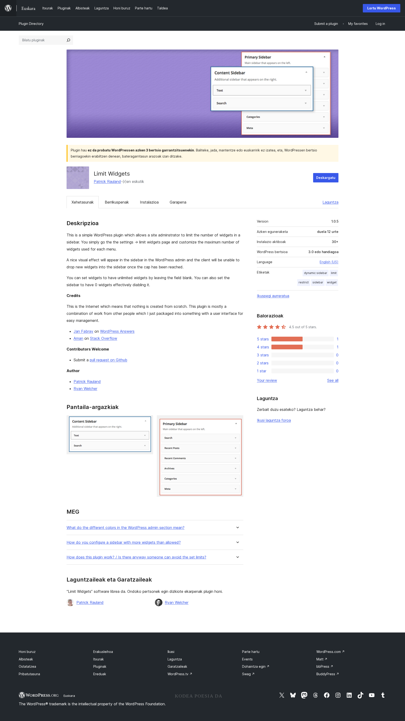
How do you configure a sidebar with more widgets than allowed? (124, 542)
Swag (248, 674)
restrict (304, 282)
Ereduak (99, 674)
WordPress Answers (117, 331)
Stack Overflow (103, 338)
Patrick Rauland (107, 181)
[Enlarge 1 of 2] (146, 421)
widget (332, 282)
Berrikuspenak (117, 202)
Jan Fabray (83, 331)
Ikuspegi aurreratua (273, 295)
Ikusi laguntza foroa (274, 420)
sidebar (317, 282)
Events (247, 659)
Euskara (69, 696)
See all (332, 380)
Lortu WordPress (381, 8)
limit (334, 273)
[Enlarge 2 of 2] (237, 421)
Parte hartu (250, 652)
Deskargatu (325, 178)
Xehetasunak (82, 202)
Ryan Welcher (85, 388)
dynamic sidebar (315, 273)
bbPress (324, 666)
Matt (321, 659)
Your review (267, 380)
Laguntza (330, 202)
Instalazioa (149, 202)
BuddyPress (327, 674)
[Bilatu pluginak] (68, 40)
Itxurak (98, 659)
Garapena (178, 202)
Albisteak (26, 659)
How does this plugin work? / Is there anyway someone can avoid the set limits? (136, 557)
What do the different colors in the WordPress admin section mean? (125, 527)
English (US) (329, 262)
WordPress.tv (180, 674)
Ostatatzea (27, 666)
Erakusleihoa (103, 652)
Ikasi (171, 652)
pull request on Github (108, 360)
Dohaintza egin (256, 666)
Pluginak (99, 666)
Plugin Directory (31, 24)
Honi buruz (27, 652)
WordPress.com (330, 652)
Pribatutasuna (29, 674)
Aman (78, 338)
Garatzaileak (177, 666)
